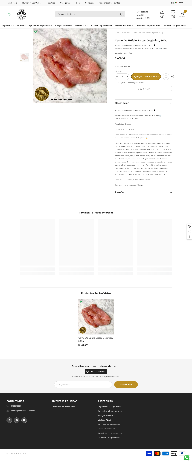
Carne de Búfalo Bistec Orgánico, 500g (95, 339)
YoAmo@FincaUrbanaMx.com (23, 411)
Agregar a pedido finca (146, 76)
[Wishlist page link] (9, 14)
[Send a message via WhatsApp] (186, 458)
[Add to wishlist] (166, 76)
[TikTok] (24, 420)
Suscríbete (126, 384)
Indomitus (128, 53)
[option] (70, 65)
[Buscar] (90, 14)
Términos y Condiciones (135, 83)
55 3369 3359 (143, 18)
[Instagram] (16, 420)
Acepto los (122, 83)
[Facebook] (9, 420)
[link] (37, 269)
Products (126, 33)
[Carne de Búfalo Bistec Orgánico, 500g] (96, 316)
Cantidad (118, 71)
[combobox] (87, 14)
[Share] (171, 77)
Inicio (117, 33)
